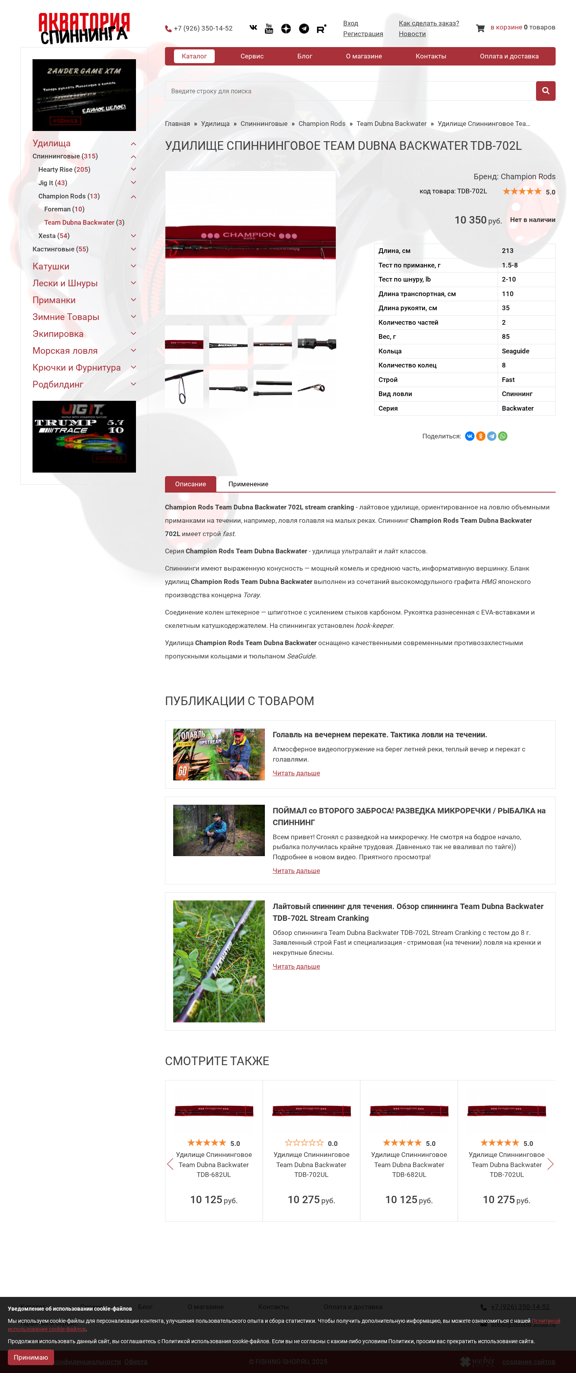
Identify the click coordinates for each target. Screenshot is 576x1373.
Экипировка (58, 333)
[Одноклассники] (480, 436)
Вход (350, 23)
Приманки (54, 300)
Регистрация (363, 34)
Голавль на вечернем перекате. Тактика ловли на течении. (380, 734)
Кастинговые (59, 249)
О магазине (364, 56)
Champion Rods (68, 196)
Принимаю (31, 1357)
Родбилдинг (58, 384)
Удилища (52, 143)
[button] (170, 1164)
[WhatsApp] (502, 436)
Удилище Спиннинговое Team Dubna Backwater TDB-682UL (214, 1164)
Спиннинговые (64, 156)
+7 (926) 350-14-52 (203, 28)
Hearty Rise (63, 169)
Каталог (194, 56)
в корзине (506, 27)
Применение (248, 484)
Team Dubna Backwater (83, 222)
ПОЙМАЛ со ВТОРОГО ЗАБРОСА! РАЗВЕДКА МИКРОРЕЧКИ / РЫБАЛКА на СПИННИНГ (409, 816)
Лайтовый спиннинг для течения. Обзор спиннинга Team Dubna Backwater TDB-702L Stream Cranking (408, 912)
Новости (412, 34)
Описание (190, 484)
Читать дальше (296, 773)
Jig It (51, 183)
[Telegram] (491, 436)
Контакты (431, 56)
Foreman (63, 209)
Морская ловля (65, 350)
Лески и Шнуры (65, 283)
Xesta (52, 236)
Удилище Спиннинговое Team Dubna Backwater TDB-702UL (312, 1164)
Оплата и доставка (509, 56)
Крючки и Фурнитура (77, 367)
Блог (304, 56)
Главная (177, 123)
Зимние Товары (66, 317)
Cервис (252, 56)
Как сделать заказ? (429, 23)
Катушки (51, 266)
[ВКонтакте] (470, 436)
